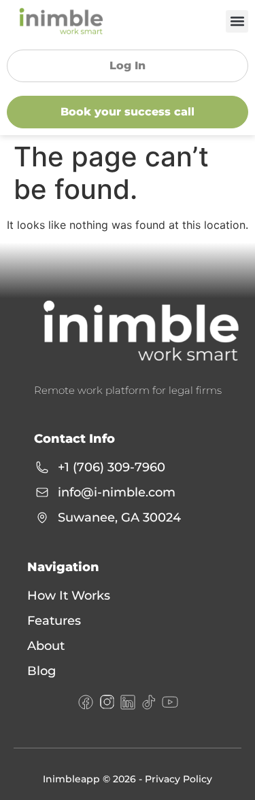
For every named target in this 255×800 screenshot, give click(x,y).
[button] (237, 21)
